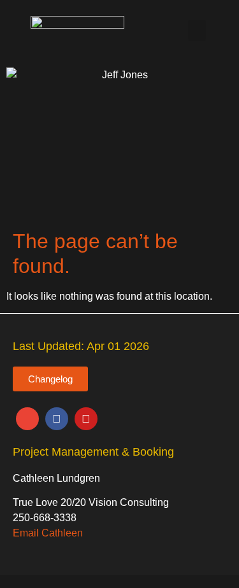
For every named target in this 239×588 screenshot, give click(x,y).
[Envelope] (27, 418)
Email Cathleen (48, 533)
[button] (197, 30)
